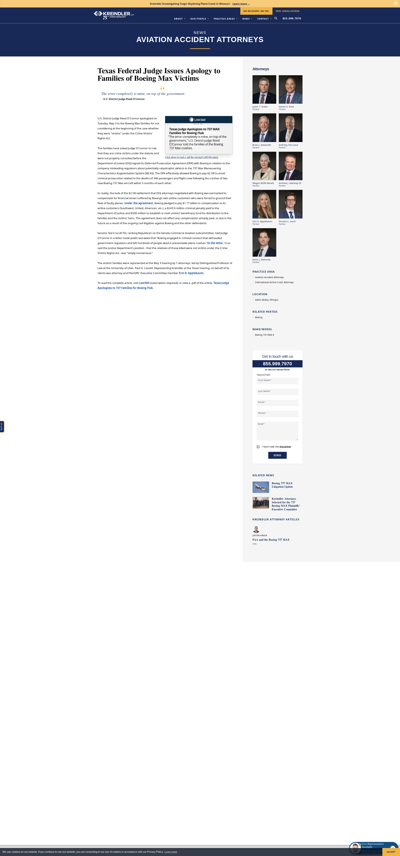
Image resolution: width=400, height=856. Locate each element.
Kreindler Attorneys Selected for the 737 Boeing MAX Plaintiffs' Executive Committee (286, 504)
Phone (262, 412)
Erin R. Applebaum (191, 273)
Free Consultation (287, 11)
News (246, 18)
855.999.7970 (292, 18)
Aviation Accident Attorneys (269, 277)
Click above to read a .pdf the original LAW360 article (191, 157)
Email (261, 402)
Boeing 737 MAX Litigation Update (282, 485)
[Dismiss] (395, 3)
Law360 (144, 283)
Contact (263, 18)
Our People (198, 18)
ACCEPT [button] (391, 852)
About (178, 18)
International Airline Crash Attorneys (274, 282)
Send (277, 455)
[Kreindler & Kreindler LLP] (114, 15)
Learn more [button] (171, 852)
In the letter (215, 243)
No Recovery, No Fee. (256, 11)
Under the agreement (138, 203)
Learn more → (241, 3)
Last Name (264, 391)
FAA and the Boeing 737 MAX (271, 540)
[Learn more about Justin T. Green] (256, 529)
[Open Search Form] (276, 18)
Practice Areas (224, 18)
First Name (264, 380)
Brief (261, 423)
